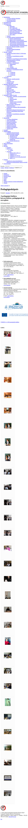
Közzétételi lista (7, 22)
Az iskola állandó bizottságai (13, 49)
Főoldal (5, 173)
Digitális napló (10, 83)
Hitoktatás (9, 25)
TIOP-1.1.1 (12, 158)
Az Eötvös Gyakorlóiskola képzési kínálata (17, 58)
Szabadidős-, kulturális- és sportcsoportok (16, 96)
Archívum (9, 151)
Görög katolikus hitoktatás (16, 30)
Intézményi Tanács (11, 91)
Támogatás (9, 93)
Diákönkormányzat (11, 85)
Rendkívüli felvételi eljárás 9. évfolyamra (16, 53)
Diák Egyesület (10, 89)
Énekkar (12, 100)
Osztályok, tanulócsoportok (13, 79)
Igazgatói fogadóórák (12, 122)
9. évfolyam (12, 75)
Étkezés (8, 142)
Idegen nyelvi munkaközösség (17, 40)
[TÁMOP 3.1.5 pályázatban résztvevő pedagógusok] (7, 336)
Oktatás (5, 183)
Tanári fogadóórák (11, 120)
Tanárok (8, 36)
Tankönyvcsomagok (11, 126)
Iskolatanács (9, 48)
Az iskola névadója (11, 19)
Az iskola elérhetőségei (12, 119)
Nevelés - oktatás (8, 52)
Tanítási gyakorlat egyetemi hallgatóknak (13, 181)
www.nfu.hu (7, 276)
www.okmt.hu (7, 285)
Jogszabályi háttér (14, 135)
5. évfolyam (12, 73)
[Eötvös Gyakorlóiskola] (3, 810)
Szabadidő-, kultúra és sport (10, 95)
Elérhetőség (6, 174)
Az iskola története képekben (13, 18)
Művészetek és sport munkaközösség (18, 41)
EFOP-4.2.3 (9, 149)
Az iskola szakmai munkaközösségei (15, 37)
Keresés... (3, 6)
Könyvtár (9, 116)
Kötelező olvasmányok (12, 127)
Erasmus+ (9, 147)
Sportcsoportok (13, 99)
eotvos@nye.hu (12, 816)
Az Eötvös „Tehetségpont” (13, 62)
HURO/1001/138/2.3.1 (15, 153)
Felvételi (6, 130)
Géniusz (11, 67)
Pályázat (6, 146)
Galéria (5, 144)
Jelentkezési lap (13, 136)
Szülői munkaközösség (12, 87)
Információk (6, 118)
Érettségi (6, 159)
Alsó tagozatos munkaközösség (17, 44)
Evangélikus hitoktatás (15, 29)
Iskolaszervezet (7, 23)
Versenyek (9, 76)
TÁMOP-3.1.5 (13, 154)
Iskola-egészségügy (8, 143)
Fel (1, 819)
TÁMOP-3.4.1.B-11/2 (15, 155)
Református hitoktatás (15, 32)
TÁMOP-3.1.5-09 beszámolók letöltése (10, 322)
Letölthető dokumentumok (13, 132)
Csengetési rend (10, 81)
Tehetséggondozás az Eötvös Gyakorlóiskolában (13, 61)
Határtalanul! (13, 64)
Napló (5, 179)
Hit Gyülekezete (13, 28)
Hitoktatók (12, 26)
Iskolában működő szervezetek (11, 84)
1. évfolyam (12, 72)
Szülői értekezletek (11, 123)
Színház (11, 97)
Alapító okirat (10, 128)
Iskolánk (8, 193)
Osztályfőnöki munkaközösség (17, 42)
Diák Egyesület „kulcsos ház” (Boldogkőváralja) (14, 105)
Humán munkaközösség (15, 38)
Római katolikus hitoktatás (16, 33)
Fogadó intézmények (14, 140)
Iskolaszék (9, 88)
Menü (5, 180)
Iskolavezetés (10, 50)
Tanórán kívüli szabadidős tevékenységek (16, 102)
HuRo (11, 65)
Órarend (8, 80)
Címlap (2, 167)
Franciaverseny (7, 163)
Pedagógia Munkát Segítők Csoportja (15, 46)
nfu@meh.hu (10, 274)
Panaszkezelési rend (11, 124)
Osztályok (6, 77)
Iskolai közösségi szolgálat (13, 134)
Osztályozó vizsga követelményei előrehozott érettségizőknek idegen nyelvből (17, 161)
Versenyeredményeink (12, 68)
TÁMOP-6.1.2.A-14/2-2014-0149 (18, 157)
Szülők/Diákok (7, 131)
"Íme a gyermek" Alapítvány (13, 92)
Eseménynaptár (7, 176)
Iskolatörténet (7, 17)
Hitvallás (9, 54)
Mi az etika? (12, 34)
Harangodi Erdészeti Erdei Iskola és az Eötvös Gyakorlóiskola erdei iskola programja (16, 111)
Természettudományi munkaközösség (18, 45)
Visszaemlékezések (11, 21)
